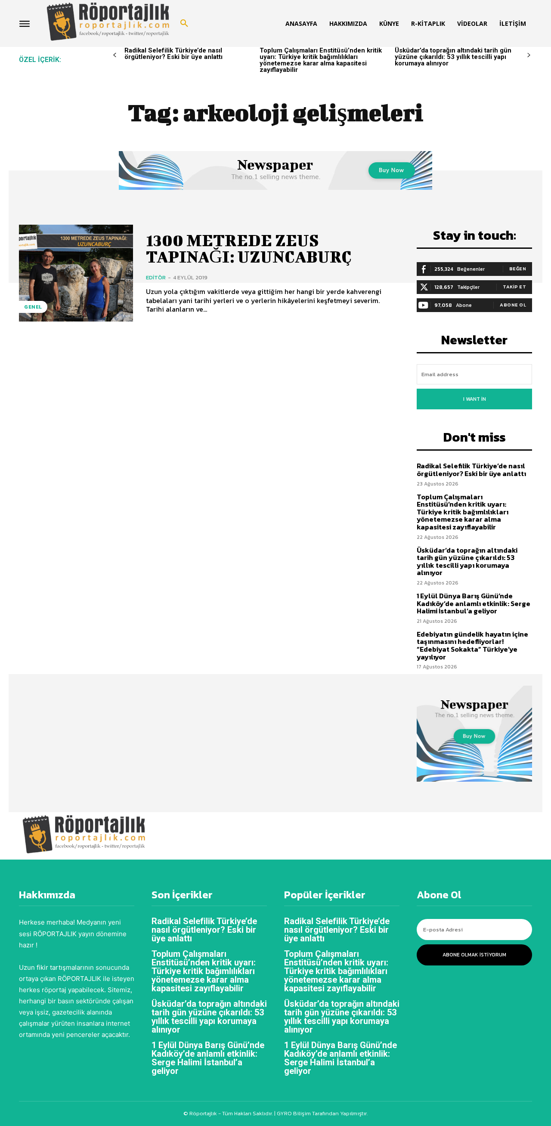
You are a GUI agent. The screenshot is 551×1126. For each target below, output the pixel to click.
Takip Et (514, 286)
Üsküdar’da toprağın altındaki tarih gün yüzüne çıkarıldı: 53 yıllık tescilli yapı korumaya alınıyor (453, 56)
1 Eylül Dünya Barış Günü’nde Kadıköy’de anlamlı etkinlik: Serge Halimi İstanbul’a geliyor (473, 603)
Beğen (517, 268)
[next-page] (528, 55)
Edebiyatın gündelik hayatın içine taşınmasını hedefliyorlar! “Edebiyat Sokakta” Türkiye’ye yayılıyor (472, 645)
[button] (184, 23)
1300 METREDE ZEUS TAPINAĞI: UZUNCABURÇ (249, 248)
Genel (33, 307)
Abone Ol (513, 304)
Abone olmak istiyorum (474, 955)
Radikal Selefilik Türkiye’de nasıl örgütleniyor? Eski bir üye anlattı (173, 53)
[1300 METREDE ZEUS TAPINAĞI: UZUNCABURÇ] (76, 273)
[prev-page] (114, 55)
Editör (156, 277)
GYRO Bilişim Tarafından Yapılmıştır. (322, 1113)
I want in (474, 399)
